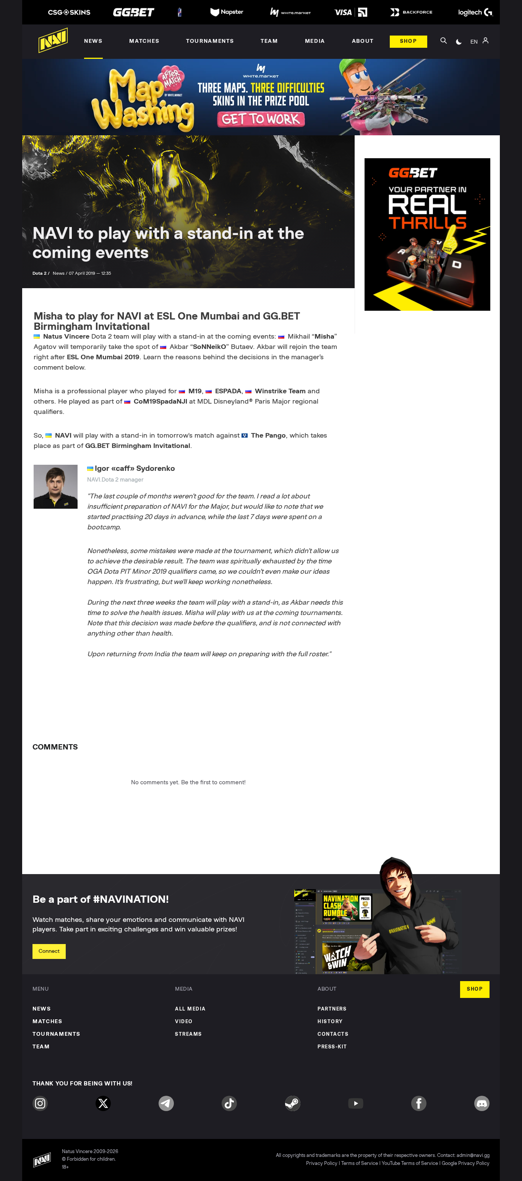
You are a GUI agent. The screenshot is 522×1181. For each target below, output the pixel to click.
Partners (332, 1009)
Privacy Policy (321, 1163)
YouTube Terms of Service (410, 1163)
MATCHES (47, 1021)
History (330, 1021)
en (474, 42)
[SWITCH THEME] (459, 41)
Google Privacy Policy (466, 1163)
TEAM (41, 1047)
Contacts (333, 1034)
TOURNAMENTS (56, 1034)
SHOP (475, 989)
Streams (188, 1034)
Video (184, 1021)
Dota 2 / (41, 273)
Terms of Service (359, 1163)
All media (190, 1009)
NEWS (41, 1009)
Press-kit (332, 1047)
